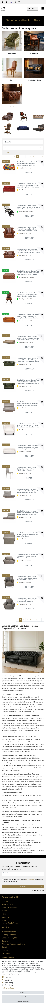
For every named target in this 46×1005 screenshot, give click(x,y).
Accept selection (23, 1001)
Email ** (5, 872)
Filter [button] (7, 152)
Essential (8, 977)
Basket (4, 947)
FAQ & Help (6, 953)
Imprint (4, 911)
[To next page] (39, 156)
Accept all (23, 992)
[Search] (15, 2)
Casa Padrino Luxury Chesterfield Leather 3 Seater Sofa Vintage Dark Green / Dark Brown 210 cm (28, 359)
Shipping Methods (9, 935)
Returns (5, 941)
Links (4, 920)
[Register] (7, 2)
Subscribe (22, 887)
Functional (9, 985)
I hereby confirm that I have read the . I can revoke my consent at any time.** (23, 880)
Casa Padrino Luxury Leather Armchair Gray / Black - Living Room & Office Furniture (27, 578)
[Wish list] (19, 2)
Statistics (8, 980)
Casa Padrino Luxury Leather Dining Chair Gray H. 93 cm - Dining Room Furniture (26, 469)
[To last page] (42, 156)
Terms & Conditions (9, 907)
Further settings (8, 988)
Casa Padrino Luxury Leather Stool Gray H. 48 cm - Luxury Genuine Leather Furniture (28, 534)
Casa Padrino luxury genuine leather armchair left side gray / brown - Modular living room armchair (27, 490)
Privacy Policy (7, 904)
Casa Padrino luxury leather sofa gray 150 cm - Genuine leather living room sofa (27, 556)
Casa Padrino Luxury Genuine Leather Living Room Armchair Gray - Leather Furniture (27, 599)
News (4, 914)
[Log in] (3, 2)
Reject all (23, 997)
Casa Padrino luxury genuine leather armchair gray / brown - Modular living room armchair (27, 403)
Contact (5, 901)
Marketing (9, 982)
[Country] (11, 2)
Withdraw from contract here (13, 944)
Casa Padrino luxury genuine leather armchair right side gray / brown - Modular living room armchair (28, 512)
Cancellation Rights (9, 938)
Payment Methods (9, 932)
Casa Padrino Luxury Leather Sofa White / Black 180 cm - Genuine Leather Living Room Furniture (28, 447)
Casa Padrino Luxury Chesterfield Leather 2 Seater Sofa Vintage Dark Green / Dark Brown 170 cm (28, 381)
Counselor (6, 917)
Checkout (5, 950)
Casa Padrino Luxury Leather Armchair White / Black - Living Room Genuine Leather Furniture (28, 425)
